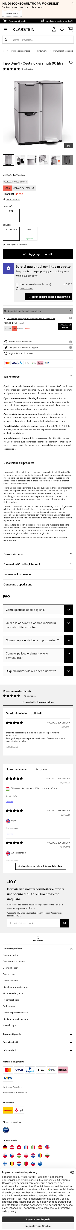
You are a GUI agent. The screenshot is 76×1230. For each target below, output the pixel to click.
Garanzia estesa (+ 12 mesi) (36, 284)
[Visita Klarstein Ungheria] (19, 1155)
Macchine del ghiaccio (14, 993)
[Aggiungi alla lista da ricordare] (71, 62)
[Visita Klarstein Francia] (26, 1147)
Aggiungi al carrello (40, 254)
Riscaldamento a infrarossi (16, 987)
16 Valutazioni (27, 69)
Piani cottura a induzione (15, 1019)
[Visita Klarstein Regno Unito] (47, 1147)
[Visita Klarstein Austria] (12, 1147)
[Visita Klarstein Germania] (5, 1147)
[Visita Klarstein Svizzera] (19, 1147)
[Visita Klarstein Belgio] (12, 1164)
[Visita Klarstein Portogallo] (26, 1164)
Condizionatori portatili (14, 961)
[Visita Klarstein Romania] (40, 1155)
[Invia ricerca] (6, 40)
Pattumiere (42, 51)
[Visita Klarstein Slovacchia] (5, 1155)
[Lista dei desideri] (62, 29)
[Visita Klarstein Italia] (33, 1147)
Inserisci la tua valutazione (39, 702)
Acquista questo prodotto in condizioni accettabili (31, 318)
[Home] (6, 51)
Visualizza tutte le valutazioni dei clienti (41, 866)
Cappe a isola (9, 974)
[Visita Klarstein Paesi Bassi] (19, 1164)
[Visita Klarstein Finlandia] (5, 1164)
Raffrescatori (9, 1006)
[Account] (54, 29)
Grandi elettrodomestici (21, 51)
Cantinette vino (10, 955)
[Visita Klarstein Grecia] (40, 1164)
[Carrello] (70, 29)
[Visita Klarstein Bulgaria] (47, 1155)
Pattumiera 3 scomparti (63, 51)
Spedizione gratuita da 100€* (59, 21)
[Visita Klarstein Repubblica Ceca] (12, 1155)
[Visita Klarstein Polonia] (26, 1155)
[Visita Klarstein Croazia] (33, 1155)
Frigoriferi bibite (11, 999)
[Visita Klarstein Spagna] (40, 1147)
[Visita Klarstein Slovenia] (33, 1164)
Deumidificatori (10, 967)
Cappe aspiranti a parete (15, 1012)
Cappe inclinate (11, 980)
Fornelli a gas (9, 1025)
